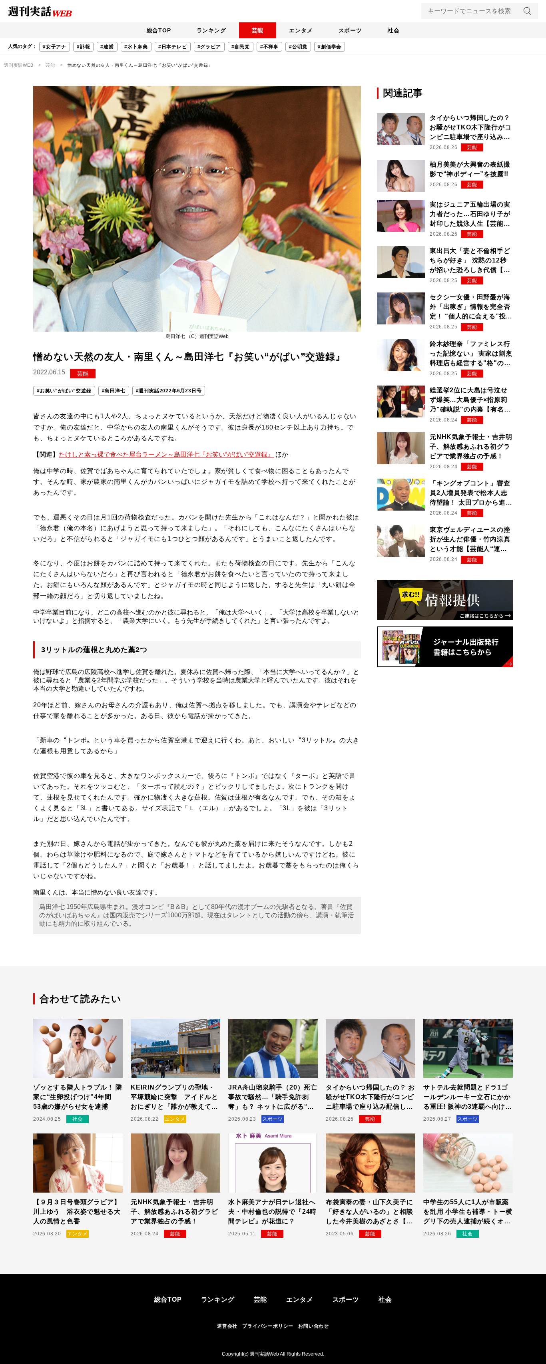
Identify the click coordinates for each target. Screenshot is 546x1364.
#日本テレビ (172, 47)
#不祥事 (269, 47)
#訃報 (83, 47)
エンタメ (301, 30)
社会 (394, 30)
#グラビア (209, 47)
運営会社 (227, 1326)
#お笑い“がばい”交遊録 (64, 391)
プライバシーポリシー (267, 1326)
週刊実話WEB (19, 65)
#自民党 (240, 47)
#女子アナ (54, 47)
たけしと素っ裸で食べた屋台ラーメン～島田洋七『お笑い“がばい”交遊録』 (166, 454)
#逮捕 (107, 47)
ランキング (211, 30)
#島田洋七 (114, 391)
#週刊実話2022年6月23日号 (169, 391)
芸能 (258, 30)
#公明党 (298, 47)
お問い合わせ (313, 1326)
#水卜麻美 (136, 47)
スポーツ (350, 30)
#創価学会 (329, 47)
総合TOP (159, 30)
